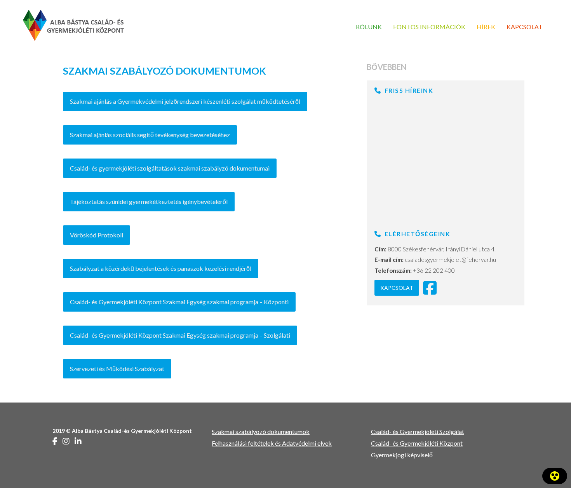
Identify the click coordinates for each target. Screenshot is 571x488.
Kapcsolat (525, 26)
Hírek (486, 26)
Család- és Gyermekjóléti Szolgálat (417, 431)
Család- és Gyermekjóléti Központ (417, 443)
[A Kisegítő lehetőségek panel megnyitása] (554, 476)
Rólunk (369, 26)
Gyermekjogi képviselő (402, 454)
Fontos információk (429, 26)
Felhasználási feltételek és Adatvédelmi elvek (272, 443)
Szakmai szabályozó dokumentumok (261, 431)
